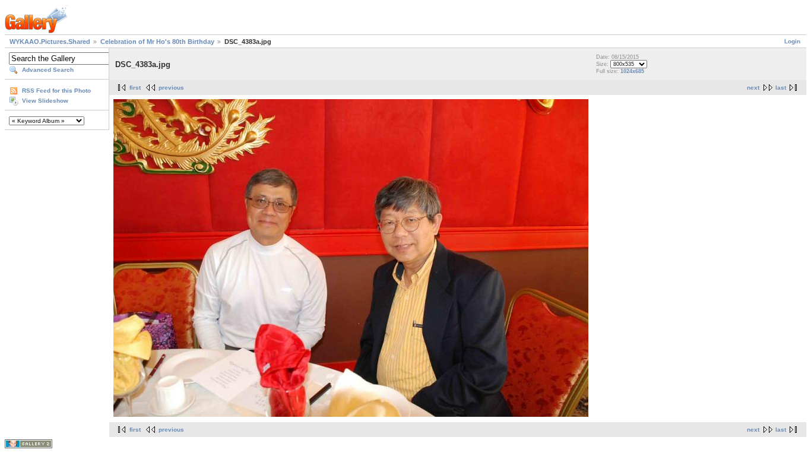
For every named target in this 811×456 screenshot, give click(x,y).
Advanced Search (48, 69)
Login (792, 41)
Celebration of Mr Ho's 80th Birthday (157, 41)
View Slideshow (45, 100)
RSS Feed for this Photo (56, 90)
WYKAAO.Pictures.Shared (49, 41)
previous (171, 87)
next (753, 87)
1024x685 (632, 71)
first (135, 87)
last (780, 87)
